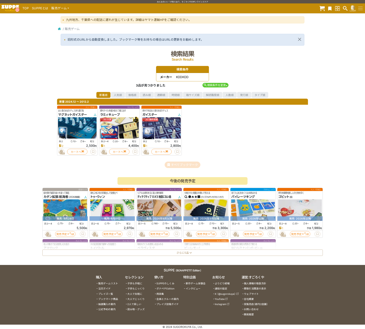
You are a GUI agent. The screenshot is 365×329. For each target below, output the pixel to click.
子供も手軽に (134, 283)
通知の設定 (221, 288)
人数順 (230, 95)
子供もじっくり (136, 288)
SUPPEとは (40, 8)
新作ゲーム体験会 (196, 283)
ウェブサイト (251, 294)
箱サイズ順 (192, 95)
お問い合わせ (251, 309)
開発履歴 (249, 314)
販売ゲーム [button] (59, 8)
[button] (215, 85)
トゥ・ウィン (97, 196)
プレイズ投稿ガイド (167, 304)
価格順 (132, 95)
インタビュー (193, 288)
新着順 (103, 95)
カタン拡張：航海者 (56, 196)
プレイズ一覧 (105, 294)
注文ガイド (104, 288)
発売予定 (61, 234)
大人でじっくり (136, 299)
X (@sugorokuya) (225, 294)
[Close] (299, 39)
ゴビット (283, 196)
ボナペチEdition (165, 288)
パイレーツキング (243, 196)
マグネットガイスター (72, 114)
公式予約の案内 (107, 309)
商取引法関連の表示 (255, 288)
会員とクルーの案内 (167, 299)
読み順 (147, 95)
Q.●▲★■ (192, 196)
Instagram (220, 304)
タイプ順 (260, 95)
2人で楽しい (134, 304)
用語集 (160, 294)
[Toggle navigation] (360, 8)
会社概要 (249, 299)
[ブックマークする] (93, 152)
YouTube (220, 299)
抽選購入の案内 (107, 304)
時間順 (176, 95)
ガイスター (149, 114)
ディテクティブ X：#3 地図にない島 (154, 196)
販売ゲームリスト (108, 283)
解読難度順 (212, 95)
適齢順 (161, 95)
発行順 (244, 95)
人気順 (118, 95)
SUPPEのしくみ (165, 283)
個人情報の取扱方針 (255, 283)
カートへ (76, 151)
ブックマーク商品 (108, 299)
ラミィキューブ (110, 114)
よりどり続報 (222, 283)
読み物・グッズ (136, 309)
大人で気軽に (134, 294)
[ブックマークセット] (330, 8)
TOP (25, 8)
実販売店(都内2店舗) (256, 304)
